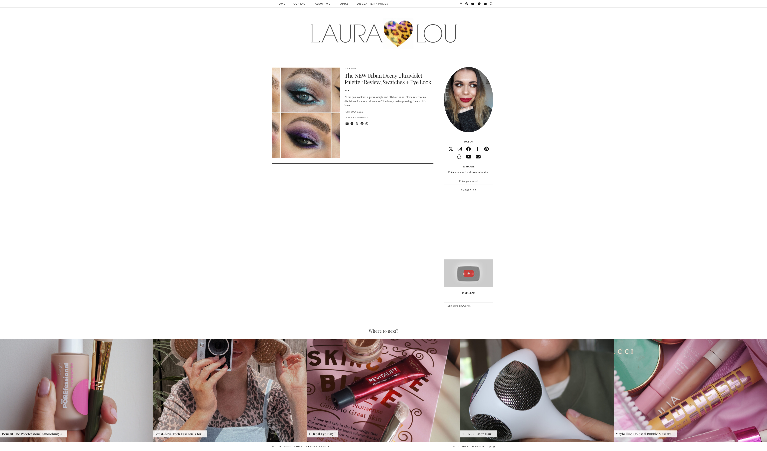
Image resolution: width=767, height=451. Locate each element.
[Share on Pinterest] (362, 124)
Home (281, 3)
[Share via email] (347, 124)
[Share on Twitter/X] (357, 124)
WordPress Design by (474, 446)
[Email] (485, 4)
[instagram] (460, 149)
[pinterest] (486, 149)
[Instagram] (461, 4)
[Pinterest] (467, 4)
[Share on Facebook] (352, 124)
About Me (322, 3)
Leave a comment (356, 117)
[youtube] (468, 156)
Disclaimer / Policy (373, 3)
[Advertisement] (474, 227)
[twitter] (450, 149)
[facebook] (468, 149)
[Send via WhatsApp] (367, 124)
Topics (343, 3)
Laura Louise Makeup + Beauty (306, 446)
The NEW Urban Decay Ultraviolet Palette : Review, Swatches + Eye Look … (388, 82)
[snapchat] (459, 156)
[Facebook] (479, 4)
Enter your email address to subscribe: (468, 172)
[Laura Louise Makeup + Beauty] (383, 30)
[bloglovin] (477, 149)
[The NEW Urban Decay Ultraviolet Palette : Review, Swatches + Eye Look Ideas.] (306, 113)
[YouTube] (473, 4)
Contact (300, 3)
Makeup (350, 68)
